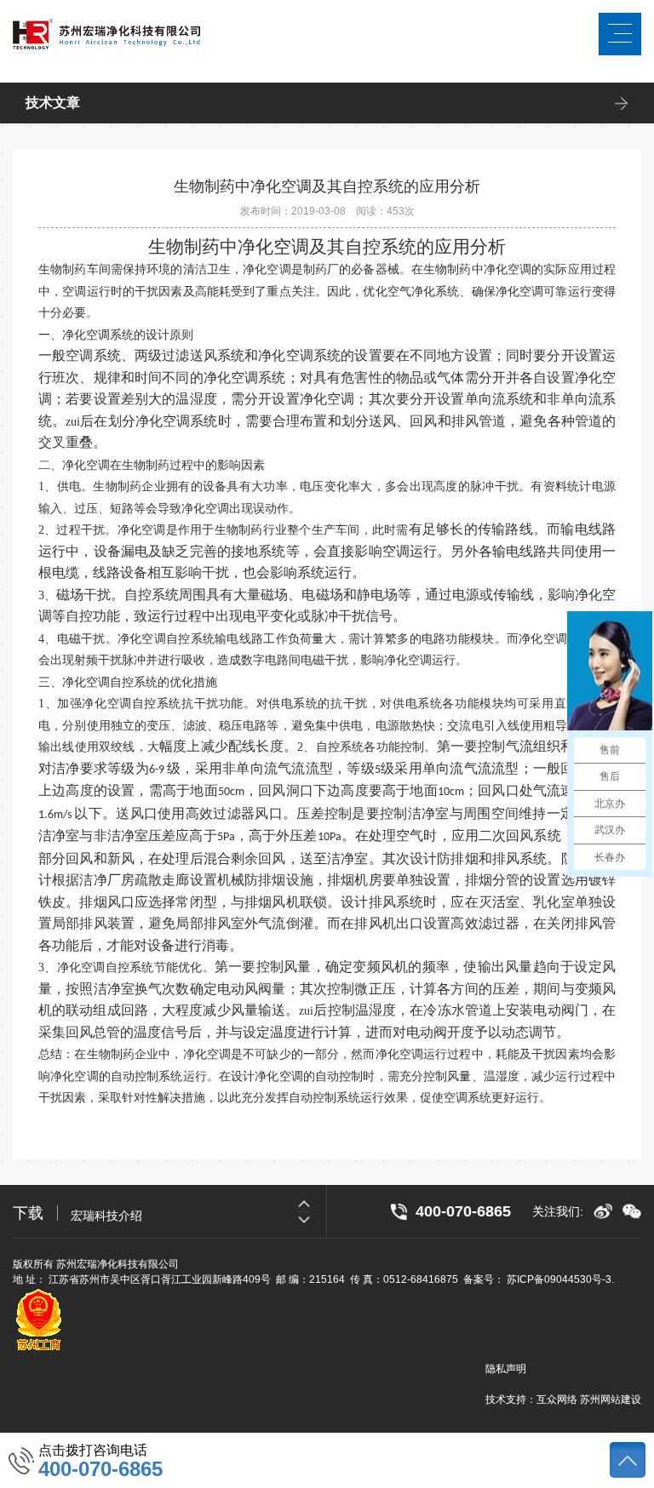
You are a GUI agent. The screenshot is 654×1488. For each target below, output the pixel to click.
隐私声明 (505, 1369)
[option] (198, 1211)
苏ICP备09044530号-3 (559, 1279)
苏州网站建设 (610, 1399)
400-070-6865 (100, 1469)
